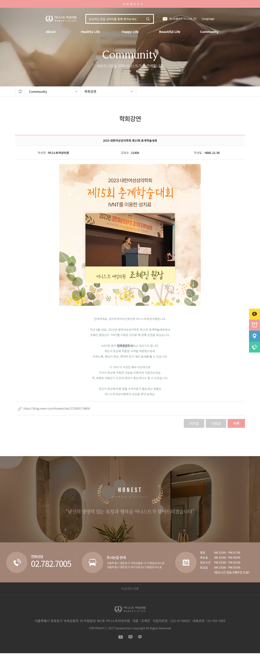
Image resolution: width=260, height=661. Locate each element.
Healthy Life (90, 31)
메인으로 (20, 91)
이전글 (194, 423)
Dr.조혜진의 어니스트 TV (183, 18)
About (51, 31)
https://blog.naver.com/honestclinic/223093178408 (56, 408)
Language (208, 19)
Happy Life (130, 31)
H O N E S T (133, 4)
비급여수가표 (130, 588)
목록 (236, 423)
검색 (148, 19)
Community (209, 31)
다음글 (216, 423)
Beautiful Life (169, 31)
